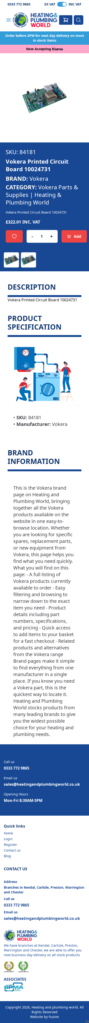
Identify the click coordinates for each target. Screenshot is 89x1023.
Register (10, 844)
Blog (7, 856)
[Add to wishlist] (14, 236)
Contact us (12, 850)
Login (8, 839)
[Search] (78, 20)
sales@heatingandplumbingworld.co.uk (42, 784)
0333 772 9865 (19, 4)
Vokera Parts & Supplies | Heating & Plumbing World (42, 194)
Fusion (54, 1016)
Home (8, 833)
